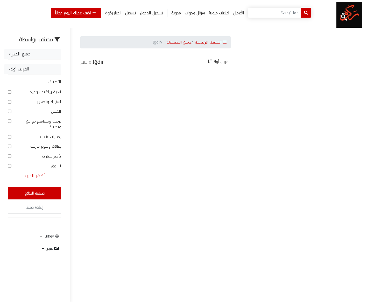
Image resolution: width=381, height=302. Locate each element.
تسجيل (130, 13)
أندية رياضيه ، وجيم (44, 92)
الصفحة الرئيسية (209, 42)
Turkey (48, 236)
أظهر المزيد (34, 176)
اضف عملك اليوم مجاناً (73, 13)
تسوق (55, 166)
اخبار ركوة (113, 13)
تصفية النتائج (35, 193)
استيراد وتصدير (48, 102)
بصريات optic (50, 137)
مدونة (176, 13)
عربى (49, 248)
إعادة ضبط (34, 207)
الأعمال (238, 13)
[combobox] (32, 54)
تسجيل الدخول (151, 13)
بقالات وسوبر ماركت (45, 146)
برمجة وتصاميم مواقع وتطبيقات (43, 124)
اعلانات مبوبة (219, 13)
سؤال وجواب (195, 13)
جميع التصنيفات (179, 42)
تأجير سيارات (51, 156)
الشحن (55, 111)
